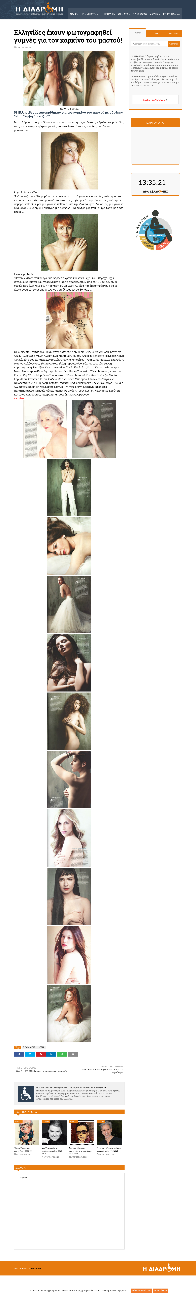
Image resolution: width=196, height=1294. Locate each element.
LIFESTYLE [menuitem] (107, 14)
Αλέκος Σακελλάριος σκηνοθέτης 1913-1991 (23, 1149)
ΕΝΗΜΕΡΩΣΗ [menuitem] (89, 14)
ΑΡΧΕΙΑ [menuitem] (154, 14)
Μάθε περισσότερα (141, 1290)
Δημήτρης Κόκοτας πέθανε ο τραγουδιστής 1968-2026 (109, 1149)
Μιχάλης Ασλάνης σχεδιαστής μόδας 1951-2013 (52, 1151)
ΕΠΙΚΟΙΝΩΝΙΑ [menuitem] (171, 14)
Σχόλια (154, 33)
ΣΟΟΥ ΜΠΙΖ (29, 1047)
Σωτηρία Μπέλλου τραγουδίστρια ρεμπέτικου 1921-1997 (81, 1151)
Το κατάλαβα (160, 1290)
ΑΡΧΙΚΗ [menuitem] (74, 14)
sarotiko (19, 398)
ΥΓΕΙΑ (41, 1047)
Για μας (137, 32)
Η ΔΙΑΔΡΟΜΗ (36, 1268)
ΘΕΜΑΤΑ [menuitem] (123, 14)
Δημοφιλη (172, 33)
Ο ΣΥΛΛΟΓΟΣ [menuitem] (140, 14)
